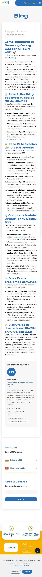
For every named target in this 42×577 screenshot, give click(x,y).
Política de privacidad (21, 565)
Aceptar (27, 571)
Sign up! (21, 499)
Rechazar (15, 571)
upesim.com (20, 237)
